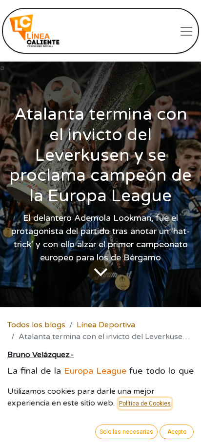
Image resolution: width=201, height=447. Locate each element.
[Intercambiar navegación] (186, 31)
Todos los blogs (36, 325)
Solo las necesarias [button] (126, 431)
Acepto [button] (176, 431)
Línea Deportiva (106, 325)
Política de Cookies (145, 403)
